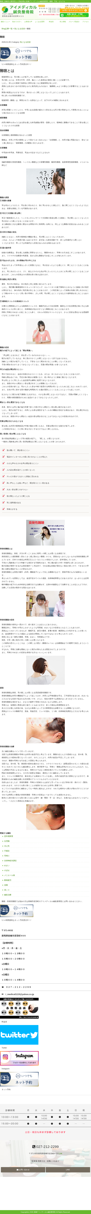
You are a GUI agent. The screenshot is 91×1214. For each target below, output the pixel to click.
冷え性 (7, 846)
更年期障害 (8, 836)
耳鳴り (7, 856)
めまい (7, 865)
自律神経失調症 (10, 861)
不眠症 (7, 851)
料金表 (51, 22)
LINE (68, 1170)
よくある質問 (39, 22)
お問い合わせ (24, 1170)
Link (60, 1153)
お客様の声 (28, 22)
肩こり (7, 890)
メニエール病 (9, 875)
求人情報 (63, 22)
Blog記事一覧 (7, 29)
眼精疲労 (7, 880)
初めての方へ (17, 22)
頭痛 (6, 885)
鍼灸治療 (7, 895)
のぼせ (7, 870)
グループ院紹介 (74, 22)
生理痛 (7, 841)
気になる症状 (19, 29)
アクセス (85, 22)
